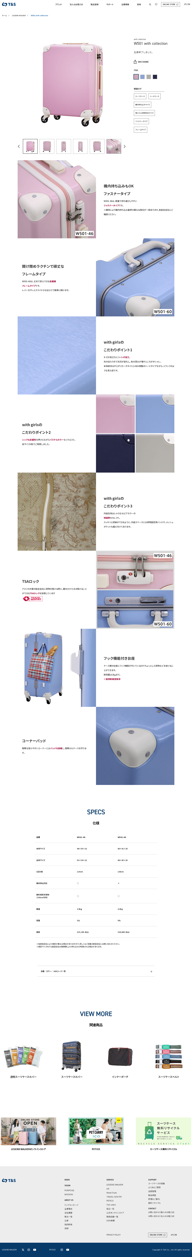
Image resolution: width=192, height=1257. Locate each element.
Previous (19, 146)
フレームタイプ (140, 129)
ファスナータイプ (141, 121)
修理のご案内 (154, 1199)
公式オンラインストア (115, 1212)
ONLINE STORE (169, 4)
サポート (110, 4)
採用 (139, 4)
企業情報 (125, 4)
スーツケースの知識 (156, 1183)
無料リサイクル (154, 1203)
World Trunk (111, 1193)
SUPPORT (152, 1180)
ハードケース (154, 96)
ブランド (58, 4)
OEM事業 (110, 1220)
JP (185, 4)
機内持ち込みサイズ (142, 104)
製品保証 (152, 1195)
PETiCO (110, 1201)
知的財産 (68, 1224)
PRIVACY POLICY (113, 1235)
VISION (67, 1185)
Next (124, 146)
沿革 (66, 1220)
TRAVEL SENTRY (114, 1196)
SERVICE (110, 1180)
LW (107, 1189)
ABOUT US (69, 1200)
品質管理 (152, 1191)
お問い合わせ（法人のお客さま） (161, 1216)
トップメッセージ (71, 1205)
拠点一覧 (68, 1216)
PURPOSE (69, 1190)
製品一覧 (110, 1209)
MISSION (69, 1194)
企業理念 (68, 1208)
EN (189, 4)
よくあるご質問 (154, 1187)
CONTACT (152, 1208)
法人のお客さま (76, 4)
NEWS (67, 1180)
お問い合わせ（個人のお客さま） (161, 1212)
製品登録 (94, 4)
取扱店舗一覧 (112, 1216)
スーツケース (140, 96)
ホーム (4, 15)
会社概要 (68, 1212)
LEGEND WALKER (19, 15)
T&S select (111, 1205)
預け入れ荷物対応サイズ (144, 113)
